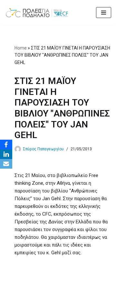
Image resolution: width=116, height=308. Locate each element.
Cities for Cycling (37, 301)
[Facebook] (6, 144)
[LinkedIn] (6, 154)
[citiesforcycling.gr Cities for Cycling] (38, 13)
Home (21, 48)
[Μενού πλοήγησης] (103, 12)
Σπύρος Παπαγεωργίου (43, 149)
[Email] (6, 164)
